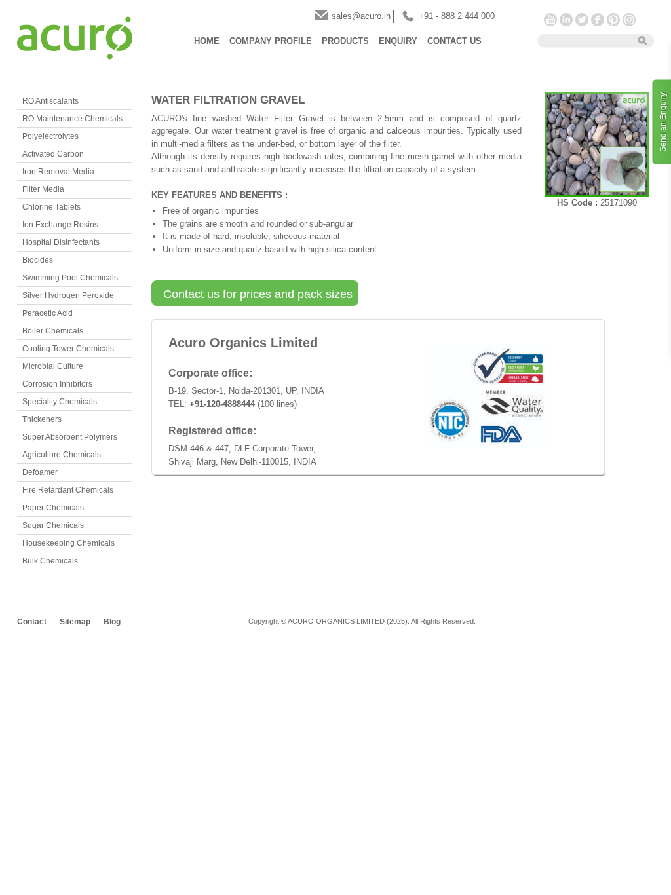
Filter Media (43, 189)
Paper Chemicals (53, 507)
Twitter (581, 19)
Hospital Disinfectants (61, 242)
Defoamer (40, 472)
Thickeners (42, 419)
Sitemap (75, 621)
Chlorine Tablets (51, 207)
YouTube (550, 19)
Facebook (597, 19)
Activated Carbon (53, 154)
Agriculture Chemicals (61, 454)
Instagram (629, 19)
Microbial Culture (52, 366)
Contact (32, 621)
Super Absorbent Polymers (69, 437)
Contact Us (454, 41)
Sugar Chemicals (53, 525)
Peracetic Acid (47, 313)
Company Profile (270, 41)
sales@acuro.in (361, 16)
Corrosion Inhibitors (57, 384)
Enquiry (398, 41)
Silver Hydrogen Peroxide (68, 295)
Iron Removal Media (58, 171)
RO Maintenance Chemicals (72, 118)
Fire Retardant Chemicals (67, 490)
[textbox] (583, 40)
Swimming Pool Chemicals (70, 277)
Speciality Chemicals (59, 401)
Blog (112, 621)
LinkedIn (566, 19)
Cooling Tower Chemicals (68, 348)
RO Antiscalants (50, 100)
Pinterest (613, 19)
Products (345, 41)
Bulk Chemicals (50, 560)
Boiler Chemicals (52, 330)
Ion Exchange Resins (60, 224)
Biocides (37, 260)
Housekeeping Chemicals (68, 543)
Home (207, 41)
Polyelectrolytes (50, 136)
